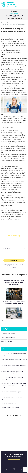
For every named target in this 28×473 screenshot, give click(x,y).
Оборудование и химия (8, 337)
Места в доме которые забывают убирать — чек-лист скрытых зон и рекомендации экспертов (13, 385)
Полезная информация (13, 23)
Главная (3, 23)
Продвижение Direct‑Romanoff (14, 470)
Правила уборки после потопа (10, 407)
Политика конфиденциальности (14, 468)
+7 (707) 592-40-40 (14, 16)
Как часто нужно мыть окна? (9, 403)
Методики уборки (6, 341)
